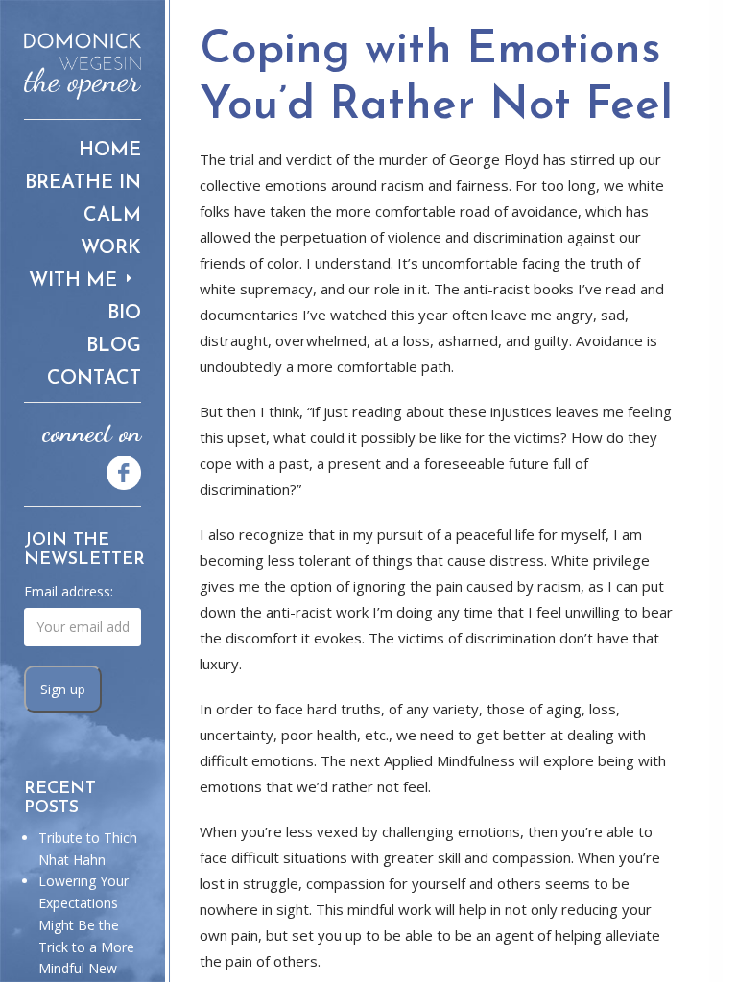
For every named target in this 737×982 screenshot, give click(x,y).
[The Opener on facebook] (115, 470)
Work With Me (85, 265)
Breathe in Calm (83, 199)
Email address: (68, 591)
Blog (113, 346)
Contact (94, 378)
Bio (124, 313)
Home (110, 150)
